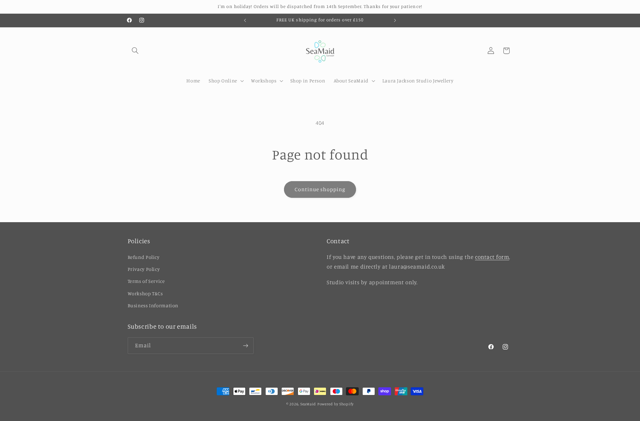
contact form (492, 257)
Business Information (153, 305)
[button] (135, 50)
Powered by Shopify (335, 404)
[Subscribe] (245, 345)
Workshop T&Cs (145, 293)
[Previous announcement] (245, 20)
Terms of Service (146, 281)
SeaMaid (308, 404)
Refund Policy (144, 257)
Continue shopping (320, 189)
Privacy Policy (144, 269)
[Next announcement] (395, 20)
